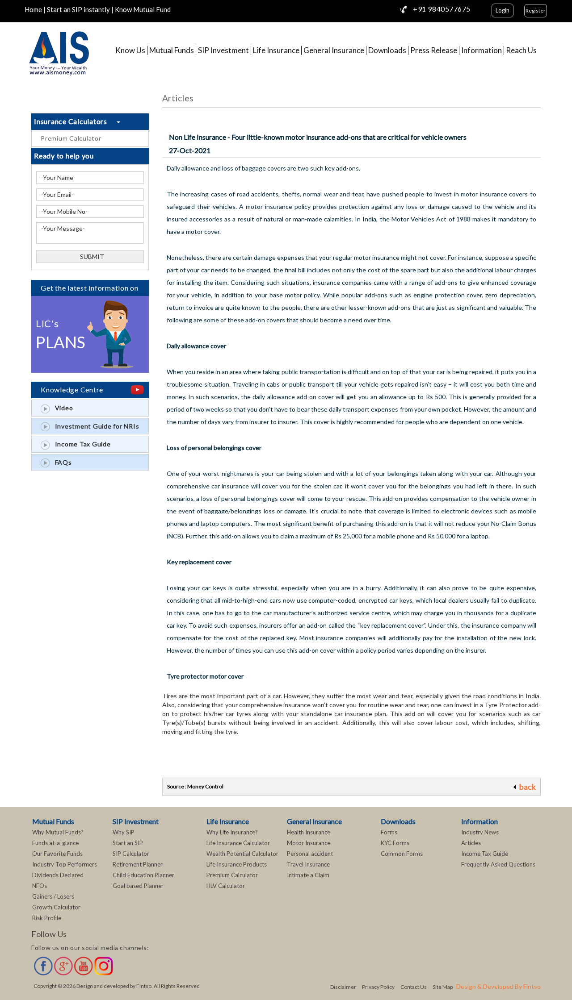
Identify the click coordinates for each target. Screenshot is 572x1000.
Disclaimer (343, 986)
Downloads (387, 50)
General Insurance (333, 50)
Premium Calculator (71, 138)
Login (502, 10)
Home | (35, 9)
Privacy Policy (378, 986)
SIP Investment (223, 50)
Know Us (130, 50)
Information (481, 50)
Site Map (443, 986)
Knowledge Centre (72, 389)
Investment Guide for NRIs (94, 426)
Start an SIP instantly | (80, 9)
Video (61, 408)
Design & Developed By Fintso (498, 986)
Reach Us (521, 50)
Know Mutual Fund (143, 9)
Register (536, 10)
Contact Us (413, 986)
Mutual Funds (171, 50)
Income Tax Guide (80, 444)
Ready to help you (64, 155)
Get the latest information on (90, 287)
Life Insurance (276, 50)
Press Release (433, 50)
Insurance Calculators (75, 121)
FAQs (61, 462)
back (527, 787)
